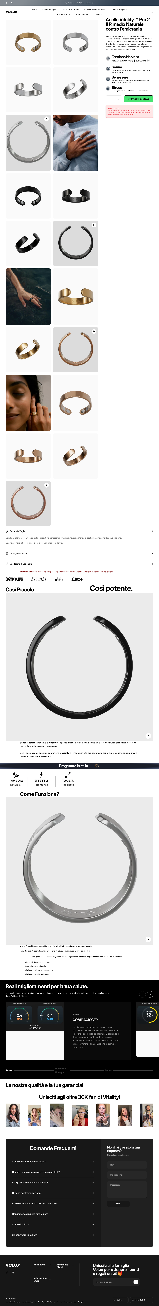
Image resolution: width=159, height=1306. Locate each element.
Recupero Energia (60, 1070)
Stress (10, 1071)
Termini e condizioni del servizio (48, 1302)
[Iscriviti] (136, 1282)
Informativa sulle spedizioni (68, 1302)
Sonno (109, 1071)
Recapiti (80, 1302)
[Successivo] (150, 994)
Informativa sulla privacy (29, 1302)
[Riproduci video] (46, 118)
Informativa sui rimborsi (13, 1302)
